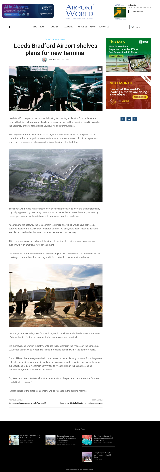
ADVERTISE (82, 27)
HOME (34, 27)
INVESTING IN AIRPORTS (64, 444)
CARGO (96, 459)
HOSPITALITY (24, 442)
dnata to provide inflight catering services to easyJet (81, 403)
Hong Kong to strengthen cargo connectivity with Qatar (103, 455)
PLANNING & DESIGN (59, 39)
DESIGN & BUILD (62, 442)
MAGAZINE (68, 27)
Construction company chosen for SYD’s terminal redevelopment (66, 438)
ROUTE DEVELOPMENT (105, 442)
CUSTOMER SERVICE (26, 440)
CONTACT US (104, 27)
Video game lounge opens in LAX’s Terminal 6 (27, 403)
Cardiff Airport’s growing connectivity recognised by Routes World (104, 438)
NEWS (42, 27)
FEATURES (54, 27)
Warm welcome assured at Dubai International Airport (30, 437)
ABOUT (93, 27)
